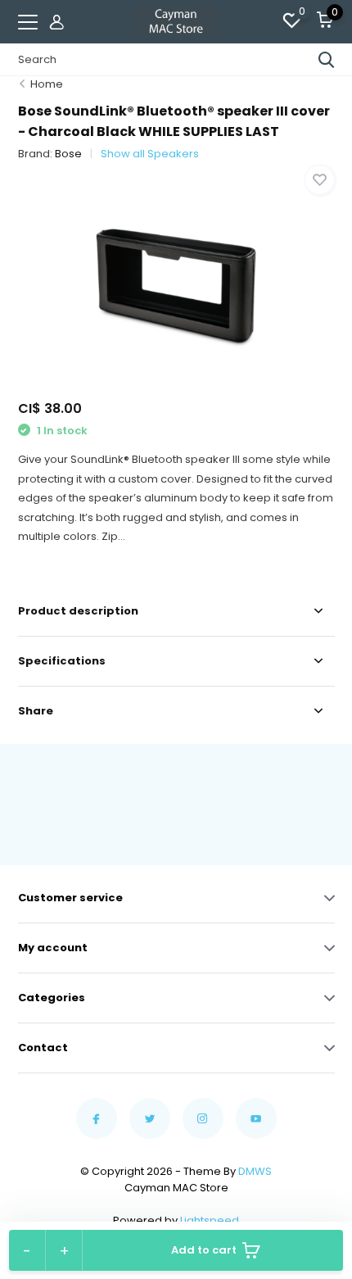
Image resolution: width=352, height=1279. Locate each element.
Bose (68, 153)
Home (46, 84)
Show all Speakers (150, 153)
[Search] (326, 60)
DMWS (255, 1171)
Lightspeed (209, 1220)
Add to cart (204, 1250)
